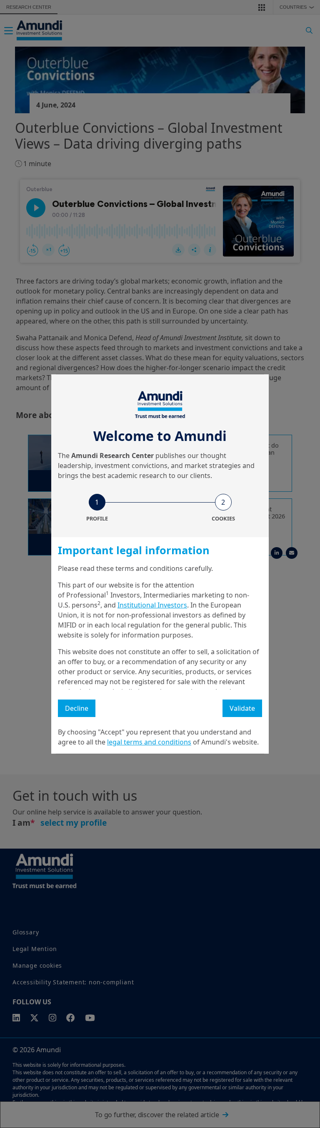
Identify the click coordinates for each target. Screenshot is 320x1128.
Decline (76, 708)
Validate (242, 708)
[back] (297, 606)
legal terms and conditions (149, 742)
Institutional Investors (152, 605)
